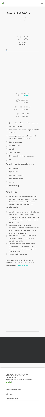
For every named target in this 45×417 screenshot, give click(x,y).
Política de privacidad (13, 390)
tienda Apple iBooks (23, 265)
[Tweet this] (12, 24)
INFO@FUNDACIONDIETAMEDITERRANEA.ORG (20, 379)
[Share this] (8, 24)
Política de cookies (12, 398)
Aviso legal (9, 394)
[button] (26, 37)
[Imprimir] (19, 37)
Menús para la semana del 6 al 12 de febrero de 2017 (22, 350)
